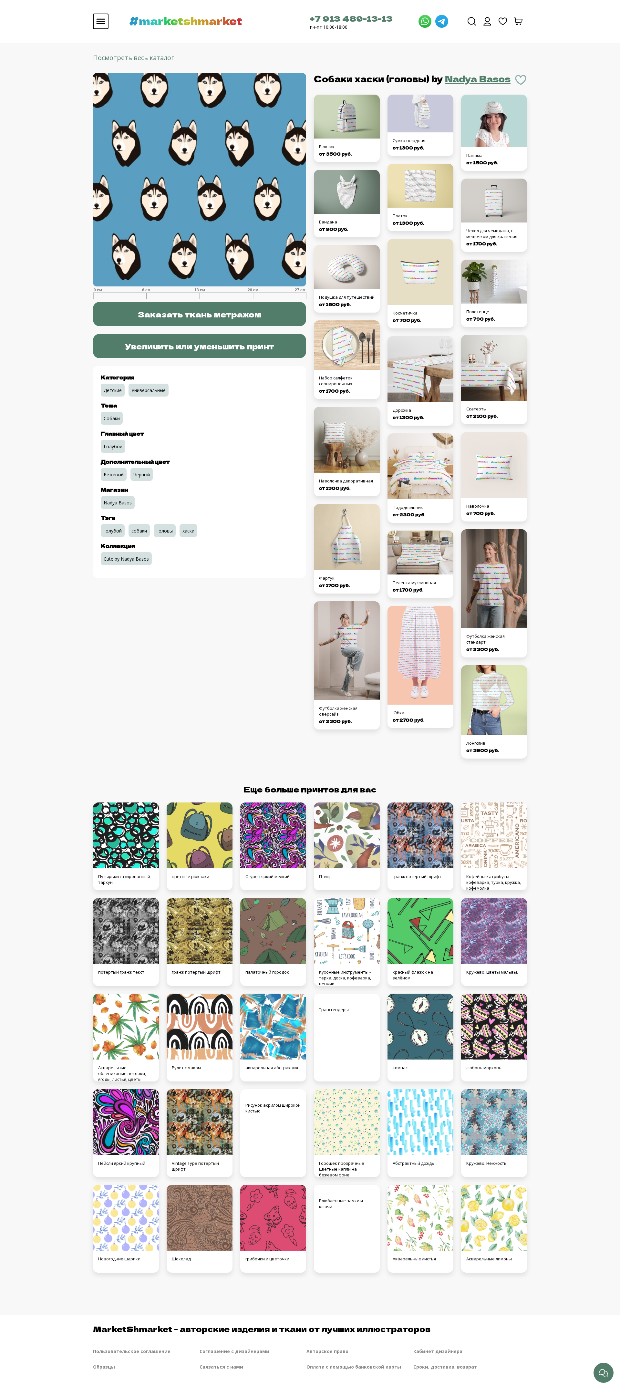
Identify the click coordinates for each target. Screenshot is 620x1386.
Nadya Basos (478, 79)
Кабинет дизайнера (437, 1351)
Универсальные (148, 390)
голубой (113, 531)
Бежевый (114, 474)
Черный (141, 474)
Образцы (104, 1367)
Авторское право (327, 1351)
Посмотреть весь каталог (133, 57)
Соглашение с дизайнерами (234, 1351)
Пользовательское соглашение (131, 1351)
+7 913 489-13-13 (351, 18)
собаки (139, 531)
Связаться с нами (221, 1367)
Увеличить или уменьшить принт (199, 346)
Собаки (112, 418)
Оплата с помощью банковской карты (353, 1367)
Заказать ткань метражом (199, 314)
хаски (188, 531)
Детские (113, 390)
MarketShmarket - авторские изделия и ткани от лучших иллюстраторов (261, 1328)
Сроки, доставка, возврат (445, 1367)
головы (165, 531)
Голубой (113, 446)
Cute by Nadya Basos (126, 559)
